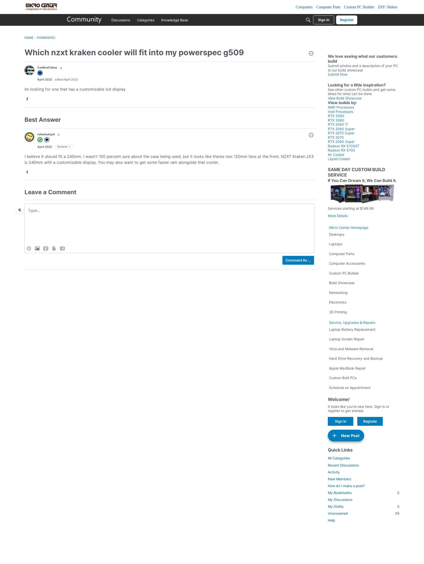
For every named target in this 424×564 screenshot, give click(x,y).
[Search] (308, 19)
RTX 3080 (336, 120)
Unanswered (363, 513)
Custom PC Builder (344, 273)
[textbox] (169, 210)
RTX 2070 (336, 137)
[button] (311, 54)
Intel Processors (340, 112)
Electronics (337, 302)
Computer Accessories (347, 263)
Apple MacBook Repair (347, 368)
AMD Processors (341, 107)
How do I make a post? (346, 486)
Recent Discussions (343, 465)
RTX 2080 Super (341, 129)
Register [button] (370, 421)
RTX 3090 (336, 116)
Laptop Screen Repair (346, 339)
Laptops (335, 244)
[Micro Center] (84, 20)
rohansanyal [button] (46, 134)
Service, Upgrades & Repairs (352, 322)
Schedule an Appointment (350, 387)
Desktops (336, 234)
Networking (338, 292)
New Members (339, 479)
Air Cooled (336, 154)
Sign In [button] (340, 421)
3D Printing (338, 312)
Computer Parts (341, 254)
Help (331, 520)
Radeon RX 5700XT (343, 146)
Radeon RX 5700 (341, 150)
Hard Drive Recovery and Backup (356, 358)
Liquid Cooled (339, 159)
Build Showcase (341, 283)
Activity (334, 472)
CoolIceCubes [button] (47, 67)
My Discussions (340, 499)
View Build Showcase (345, 98)
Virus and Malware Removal (351, 349)
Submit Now (337, 74)
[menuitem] (29, 248)
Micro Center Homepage (348, 227)
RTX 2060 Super (341, 141)
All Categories (339, 458)
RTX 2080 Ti (338, 124)
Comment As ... (298, 260)
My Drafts (363, 506)
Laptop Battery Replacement (352, 329)
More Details (338, 216)
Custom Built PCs (343, 378)
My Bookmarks (363, 493)
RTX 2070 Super (341, 133)
